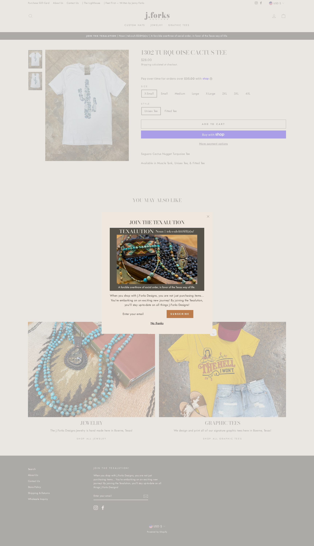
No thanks (157, 323)
